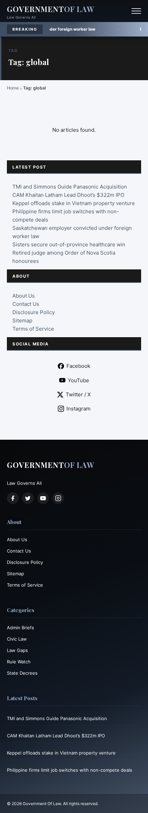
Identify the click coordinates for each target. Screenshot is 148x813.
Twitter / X (78, 394)
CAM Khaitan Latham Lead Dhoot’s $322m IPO (68, 195)
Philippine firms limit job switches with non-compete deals (69, 770)
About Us (23, 295)
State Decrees (22, 673)
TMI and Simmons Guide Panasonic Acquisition (69, 186)
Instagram (78, 408)
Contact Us (25, 304)
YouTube (78, 380)
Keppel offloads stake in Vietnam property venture (73, 203)
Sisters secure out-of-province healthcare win (68, 244)
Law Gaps (17, 650)
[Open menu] (136, 11)
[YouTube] (43, 498)
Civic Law (17, 639)
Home (13, 87)
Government (50, 9)
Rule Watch (19, 661)
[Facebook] (13, 498)
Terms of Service (33, 328)
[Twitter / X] (28, 498)
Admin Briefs (20, 627)
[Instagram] (58, 498)
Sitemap (22, 320)
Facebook (78, 366)
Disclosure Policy (33, 312)
